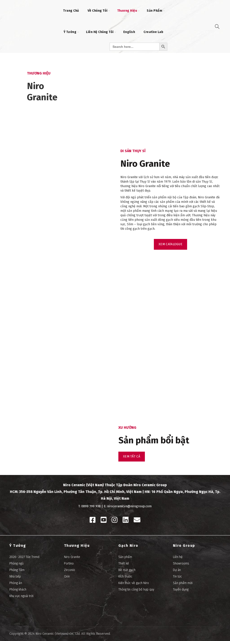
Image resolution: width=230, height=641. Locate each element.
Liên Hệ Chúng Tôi (100, 32)
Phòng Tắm (16, 570)
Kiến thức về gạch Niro (133, 583)
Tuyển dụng (180, 589)
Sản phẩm (125, 557)
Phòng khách (17, 589)
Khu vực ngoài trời (21, 596)
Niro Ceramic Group (150, 485)
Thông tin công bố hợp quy (136, 589)
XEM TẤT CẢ (131, 456)
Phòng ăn (15, 583)
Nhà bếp (15, 576)
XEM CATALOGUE (170, 244)
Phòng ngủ (16, 563)
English (129, 32)
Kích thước (125, 576)
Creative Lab (153, 32)
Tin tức (177, 576)
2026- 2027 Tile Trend (24, 557)
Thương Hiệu (127, 11)
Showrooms (181, 563)
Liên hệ (178, 557)
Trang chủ (71, 11)
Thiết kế (123, 563)
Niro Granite (72, 557)
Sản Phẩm (154, 11)
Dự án (177, 570)
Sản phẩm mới (182, 583)
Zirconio (69, 570)
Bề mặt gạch (126, 570)
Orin (67, 576)
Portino (69, 563)
